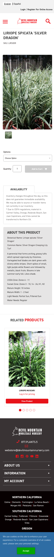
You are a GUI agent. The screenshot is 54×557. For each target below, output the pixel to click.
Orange (8, 519)
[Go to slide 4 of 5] (30, 410)
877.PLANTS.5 (29, 442)
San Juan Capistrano (38, 519)
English (7, 3)
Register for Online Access (39, 9)
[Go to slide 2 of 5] (24, 410)
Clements (16, 502)
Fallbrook (23, 516)
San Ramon (38, 505)
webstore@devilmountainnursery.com (27, 450)
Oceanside (43, 516)
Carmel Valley (11, 516)
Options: (7, 151)
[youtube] (31, 456)
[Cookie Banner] (27, 544)
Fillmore (33, 516)
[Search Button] (48, 20)
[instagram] (22, 456)
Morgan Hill (16, 505)
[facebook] (17, 456)
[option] (17, 3)
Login (22, 9)
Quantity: (7, 168)
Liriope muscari (27, 390)
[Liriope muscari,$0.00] (27, 359)
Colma (7, 502)
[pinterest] (27, 456)
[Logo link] (5, 23)
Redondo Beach (20, 519)
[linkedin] (36, 456)
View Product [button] (27, 401)
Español (17, 3)
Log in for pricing (27, 394)
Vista (27, 522)
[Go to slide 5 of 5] (34, 410)
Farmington (27, 502)
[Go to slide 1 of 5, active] (20, 410)
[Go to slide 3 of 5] (27, 410)
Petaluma (27, 505)
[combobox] (7, 3)
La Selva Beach (41, 502)
